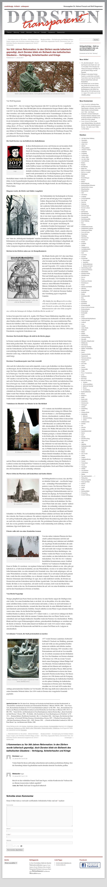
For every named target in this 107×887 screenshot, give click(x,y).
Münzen (83, 350)
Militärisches (84, 343)
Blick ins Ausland (85, 172)
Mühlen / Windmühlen (86, 348)
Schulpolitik (84, 414)
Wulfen (83, 487)
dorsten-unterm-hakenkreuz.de (63, 863)
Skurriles (83, 427)
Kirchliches (30, 726)
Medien (83, 333)
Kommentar (9, 805)
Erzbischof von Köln (19, 728)
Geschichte (84, 254)
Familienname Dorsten (86, 226)
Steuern (85, 388)
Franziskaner (84, 239)
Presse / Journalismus (86, 373)
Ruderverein (84, 399)
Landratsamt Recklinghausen (88, 318)
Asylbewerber (84, 155)
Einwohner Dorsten (86, 215)
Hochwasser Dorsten (86, 281)
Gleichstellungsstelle (86, 268)
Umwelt (83, 461)
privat (82, 375)
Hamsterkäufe (84, 271)
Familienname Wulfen (86, 230)
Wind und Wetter (85, 481)
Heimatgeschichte (85, 273)
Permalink (24, 730)
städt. (82, 442)
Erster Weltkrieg (85, 221)
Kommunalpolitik (85, 305)
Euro (82, 223)
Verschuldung (86, 390)
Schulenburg (84, 408)
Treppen (83, 457)
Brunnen (83, 179)
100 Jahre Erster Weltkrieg (87, 138)
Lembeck (83, 322)
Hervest (83, 277)
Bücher (83, 181)
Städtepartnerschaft (86, 446)
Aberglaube (84, 140)
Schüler (83, 410)
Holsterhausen (84, 283)
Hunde (83, 284)
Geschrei (83, 256)
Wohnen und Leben (87, 266)
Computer (83, 196)
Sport (82, 435)
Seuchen (83, 423)
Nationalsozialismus (86, 358)
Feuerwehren (84, 234)
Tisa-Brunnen (46, 871)
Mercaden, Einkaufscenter (87, 341)
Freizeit (83, 241)
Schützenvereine (85, 421)
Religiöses (83, 395)
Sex (82, 425)
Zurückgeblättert (53, 726)
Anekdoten (84, 151)
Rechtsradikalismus (87, 264)
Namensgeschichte (85, 354)
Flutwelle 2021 (85, 238)
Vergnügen (84, 466)
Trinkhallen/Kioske (86, 459)
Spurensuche (84, 440)
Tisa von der (84, 453)
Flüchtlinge (84, 236)
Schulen (83, 406)
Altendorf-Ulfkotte (86, 149)
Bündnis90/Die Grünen (87, 187)
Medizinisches (84, 335)
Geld (82, 253)
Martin (83, 331)
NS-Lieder (84, 363)
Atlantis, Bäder (85, 157)
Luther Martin (84, 328)
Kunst (82, 316)
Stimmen (29, 32)
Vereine (83, 465)
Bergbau (83, 164)
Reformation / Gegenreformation (43, 728)
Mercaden (83, 339)
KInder (83, 294)
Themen (9, 32)
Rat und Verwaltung (86, 380)
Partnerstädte (84, 369)
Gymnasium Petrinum (86, 269)
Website (8, 840)
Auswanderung (85, 161)
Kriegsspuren (84, 311)
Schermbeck (84, 401)
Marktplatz (84, 330)
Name (8, 828)
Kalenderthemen (85, 290)
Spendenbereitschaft (86, 431)
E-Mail (8, 834)
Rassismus (84, 378)
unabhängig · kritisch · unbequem (16, 6)
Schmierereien (84, 403)
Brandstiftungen (85, 178)
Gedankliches (84, 251)
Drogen (83, 209)
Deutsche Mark (85, 206)
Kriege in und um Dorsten (41, 726)
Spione (83, 433)
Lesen (82, 324)
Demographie (86, 260)
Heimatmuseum (85, 275)
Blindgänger (84, 174)
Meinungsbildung (85, 337)
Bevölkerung (84, 166)
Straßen (83, 450)
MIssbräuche (84, 345)
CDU (82, 193)
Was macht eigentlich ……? (88, 476)
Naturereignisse (85, 360)
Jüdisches (83, 288)
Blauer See (84, 168)
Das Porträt (84, 200)
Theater (83, 451)
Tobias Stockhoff (46, 867)
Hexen (83, 279)
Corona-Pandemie (85, 198)
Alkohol (83, 146)
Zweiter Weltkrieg (85, 495)
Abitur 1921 (84, 144)
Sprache (83, 436)
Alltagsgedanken (85, 148)
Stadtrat (39, 873)
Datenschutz (61, 32)
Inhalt (22, 32)
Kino (82, 298)
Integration (85, 262)
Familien (83, 224)
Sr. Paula (31, 863)
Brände (83, 176)
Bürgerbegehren (85, 189)
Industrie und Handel (86, 286)
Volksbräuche (84, 472)
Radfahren (83, 376)
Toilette (83, 455)
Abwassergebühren (87, 384)
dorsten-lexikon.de (60, 865)
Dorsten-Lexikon (85, 208)
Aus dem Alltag (85, 159)
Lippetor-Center (46, 865)
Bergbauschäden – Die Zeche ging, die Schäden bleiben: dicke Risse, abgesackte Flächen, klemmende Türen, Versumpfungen (57, 41)
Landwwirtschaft (85, 320)
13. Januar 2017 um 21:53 (19, 758)
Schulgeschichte (85, 412)
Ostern (83, 365)
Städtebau (83, 444)
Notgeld (83, 361)
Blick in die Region (86, 170)
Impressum (51, 32)
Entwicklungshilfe (85, 219)
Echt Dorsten (84, 211)
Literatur (83, 326)
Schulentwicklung (87, 418)
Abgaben (85, 382)
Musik (83, 352)
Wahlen (83, 474)
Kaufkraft (83, 292)
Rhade (82, 397)
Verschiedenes (84, 470)
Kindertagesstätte (85, 296)
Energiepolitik (84, 217)
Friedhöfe (83, 243)
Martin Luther (29, 728)
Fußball (83, 245)
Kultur (83, 315)
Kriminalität (84, 313)
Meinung (16, 32)
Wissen (83, 485)
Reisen (83, 393)
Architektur (84, 153)
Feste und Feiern (85, 232)
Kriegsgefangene (85, 309)
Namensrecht (84, 356)
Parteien (83, 367)
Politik (83, 371)
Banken (83, 163)
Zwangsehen (84, 493)
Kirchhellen (84, 301)
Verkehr (83, 468)
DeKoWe (83, 202)
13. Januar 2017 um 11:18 (19, 776)
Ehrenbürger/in (85, 213)
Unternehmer (84, 463)
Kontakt (43, 32)
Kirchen (24, 726)
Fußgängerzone (85, 247)
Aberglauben (84, 142)
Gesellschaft (84, 258)
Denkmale (83, 204)
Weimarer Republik (86, 480)
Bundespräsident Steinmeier (88, 185)
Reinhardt (83, 114)
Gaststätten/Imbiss (85, 249)
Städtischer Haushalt (88, 386)
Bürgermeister (84, 191)
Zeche (82, 489)
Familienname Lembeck (87, 228)
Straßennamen (44, 869)
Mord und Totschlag (86, 346)
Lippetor (31, 867)
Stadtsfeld (83, 448)
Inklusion (85, 416)
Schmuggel (84, 405)
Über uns (36, 32)
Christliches (84, 194)
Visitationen (56, 728)
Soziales (83, 429)
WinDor (83, 483)
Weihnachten (84, 478)
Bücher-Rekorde (85, 183)
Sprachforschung (85, 438)
